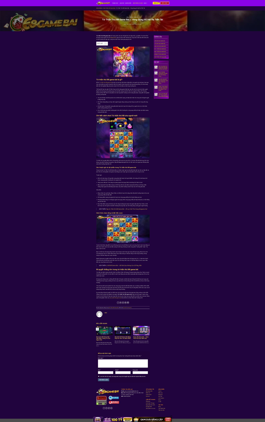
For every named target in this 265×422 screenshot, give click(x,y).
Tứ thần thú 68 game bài (105, 82)
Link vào (148, 403)
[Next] (148, 335)
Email (117, 370)
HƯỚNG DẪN (128, 3)
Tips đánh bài (161, 408)
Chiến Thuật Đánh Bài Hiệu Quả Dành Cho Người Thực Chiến (163, 88)
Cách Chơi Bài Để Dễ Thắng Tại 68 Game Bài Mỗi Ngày (163, 95)
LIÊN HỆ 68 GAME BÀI (159, 41)
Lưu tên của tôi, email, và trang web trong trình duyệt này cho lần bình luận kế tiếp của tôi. (123, 376)
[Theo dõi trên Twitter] (109, 408)
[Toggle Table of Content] (104, 43)
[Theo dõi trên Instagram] (106, 408)
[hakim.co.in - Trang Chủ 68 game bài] (103, 3)
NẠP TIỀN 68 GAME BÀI (160, 51)
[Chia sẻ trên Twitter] (120, 302)
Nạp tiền (148, 404)
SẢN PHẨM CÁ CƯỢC (138, 3)
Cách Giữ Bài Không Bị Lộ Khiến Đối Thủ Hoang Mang (163, 74)
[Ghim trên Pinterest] (125, 302)
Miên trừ (148, 392)
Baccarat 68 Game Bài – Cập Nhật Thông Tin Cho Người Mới (103, 338)
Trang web (135, 370)
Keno (159, 400)
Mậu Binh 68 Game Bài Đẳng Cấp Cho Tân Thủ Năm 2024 (123, 337)
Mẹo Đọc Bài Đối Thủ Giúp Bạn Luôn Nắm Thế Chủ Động (163, 81)
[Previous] (98, 335)
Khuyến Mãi (149, 406)
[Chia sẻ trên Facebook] (118, 302)
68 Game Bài (149, 391)
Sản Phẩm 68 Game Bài (109, 8)
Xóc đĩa (160, 396)
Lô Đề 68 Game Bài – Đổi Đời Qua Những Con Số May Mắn (124, 265)
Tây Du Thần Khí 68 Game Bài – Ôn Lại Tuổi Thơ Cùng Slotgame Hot (126, 209)
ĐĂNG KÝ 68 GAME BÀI (160, 54)
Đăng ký (148, 401)
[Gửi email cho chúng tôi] (111, 408)
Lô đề (159, 401)
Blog (145, 3)
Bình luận (100, 358)
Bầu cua (160, 392)
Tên (99, 370)
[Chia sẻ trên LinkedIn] (128, 302)
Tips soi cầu (161, 410)
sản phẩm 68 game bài (115, 297)
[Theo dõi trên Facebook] (104, 408)
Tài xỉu (159, 391)
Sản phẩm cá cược (150, 408)
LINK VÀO (122, 3)
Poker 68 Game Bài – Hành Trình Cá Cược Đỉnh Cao (140, 337)
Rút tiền (153, 404)
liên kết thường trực (127, 307)
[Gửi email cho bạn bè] (123, 302)
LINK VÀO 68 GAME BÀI (160, 46)
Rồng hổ (160, 394)
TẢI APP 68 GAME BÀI (159, 43)
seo (140, 24)
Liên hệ (147, 396)
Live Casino (161, 398)
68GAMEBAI (99, 8)
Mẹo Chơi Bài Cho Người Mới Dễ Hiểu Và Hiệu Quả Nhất (163, 68)
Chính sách (149, 394)
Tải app (152, 403)
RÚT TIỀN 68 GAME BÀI (160, 49)
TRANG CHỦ (115, 3)
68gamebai (113, 37)
